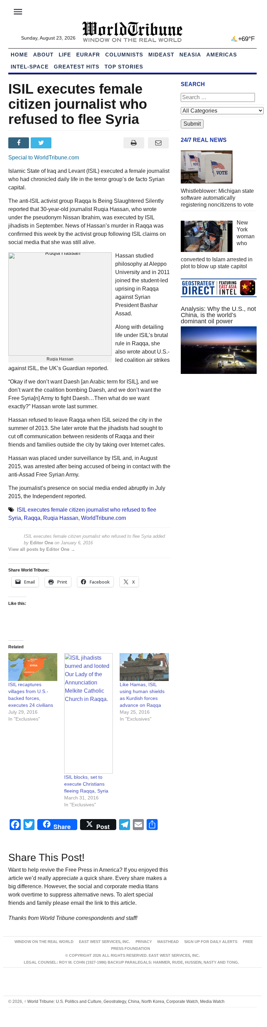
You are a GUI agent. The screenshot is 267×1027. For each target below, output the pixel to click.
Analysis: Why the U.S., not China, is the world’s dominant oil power (218, 315)
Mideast (161, 54)
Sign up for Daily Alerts (210, 942)
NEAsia (190, 54)
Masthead (168, 942)
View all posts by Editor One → (41, 549)
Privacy (144, 942)
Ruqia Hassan (60, 518)
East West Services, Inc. (104, 942)
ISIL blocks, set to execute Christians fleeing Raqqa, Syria (86, 784)
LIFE (65, 54)
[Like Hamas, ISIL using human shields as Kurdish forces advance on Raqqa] (144, 667)
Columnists (124, 54)
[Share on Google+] (64, 142)
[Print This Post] (133, 142)
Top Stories (124, 67)
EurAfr (88, 54)
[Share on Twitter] (42, 142)
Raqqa (32, 518)
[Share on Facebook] (19, 142)
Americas (221, 54)
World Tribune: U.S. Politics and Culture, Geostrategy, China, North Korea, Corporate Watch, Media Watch (124, 1001)
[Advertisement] (219, 430)
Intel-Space (30, 67)
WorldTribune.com (103, 518)
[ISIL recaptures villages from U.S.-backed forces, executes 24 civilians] (32, 667)
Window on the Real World (43, 942)
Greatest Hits (76, 67)
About (43, 54)
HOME (19, 54)
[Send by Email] (158, 142)
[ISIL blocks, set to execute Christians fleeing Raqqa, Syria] (88, 713)
